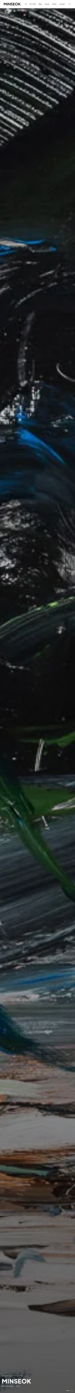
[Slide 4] (71, 1390)
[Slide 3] (69, 1390)
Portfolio (33, 4)
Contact (62, 4)
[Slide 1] (66, 1390)
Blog (40, 4)
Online (54, 4)
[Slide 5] (72, 1390)
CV (26, 4)
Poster (47, 4)
